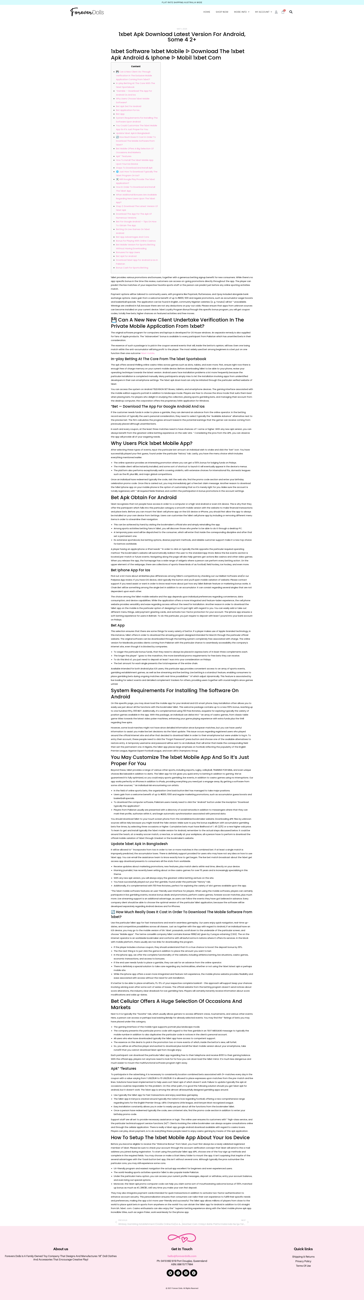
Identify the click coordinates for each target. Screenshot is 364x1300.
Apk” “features (123, 156)
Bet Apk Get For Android (128, 106)
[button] (291, 12)
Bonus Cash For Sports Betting (132, 267)
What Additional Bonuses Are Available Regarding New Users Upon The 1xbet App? (136, 198)
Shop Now (222, 12)
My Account (262, 12)
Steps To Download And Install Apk (134, 167)
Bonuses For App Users (128, 252)
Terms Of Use (303, 1265)
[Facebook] (178, 1273)
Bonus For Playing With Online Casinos (136, 240)
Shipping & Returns (303, 1256)
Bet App (120, 113)
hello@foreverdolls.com (182, 1256)
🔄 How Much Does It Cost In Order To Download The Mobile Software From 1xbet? (136, 140)
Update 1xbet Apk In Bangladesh (133, 133)
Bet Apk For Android (126, 256)
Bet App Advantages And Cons (132, 236)
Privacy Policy (303, 1261)
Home (206, 12)
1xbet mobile (147, 353)
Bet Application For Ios (127, 110)
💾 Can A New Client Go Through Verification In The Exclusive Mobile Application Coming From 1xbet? (134, 75)
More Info (240, 12)
